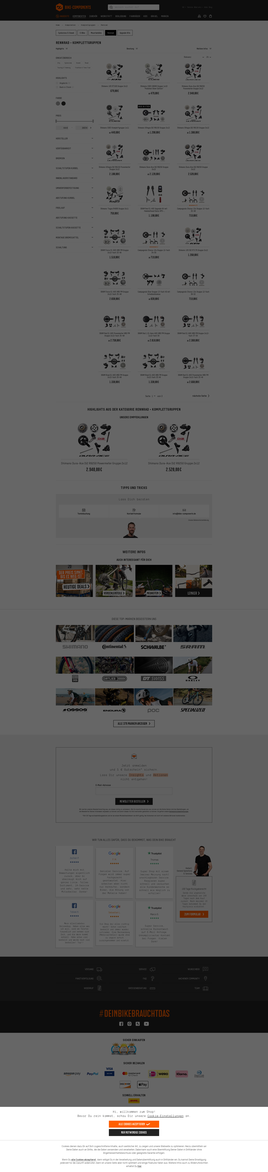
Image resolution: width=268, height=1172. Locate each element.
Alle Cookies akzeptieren (132, 1124)
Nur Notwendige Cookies (134, 1132)
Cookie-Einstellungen (166, 1116)
